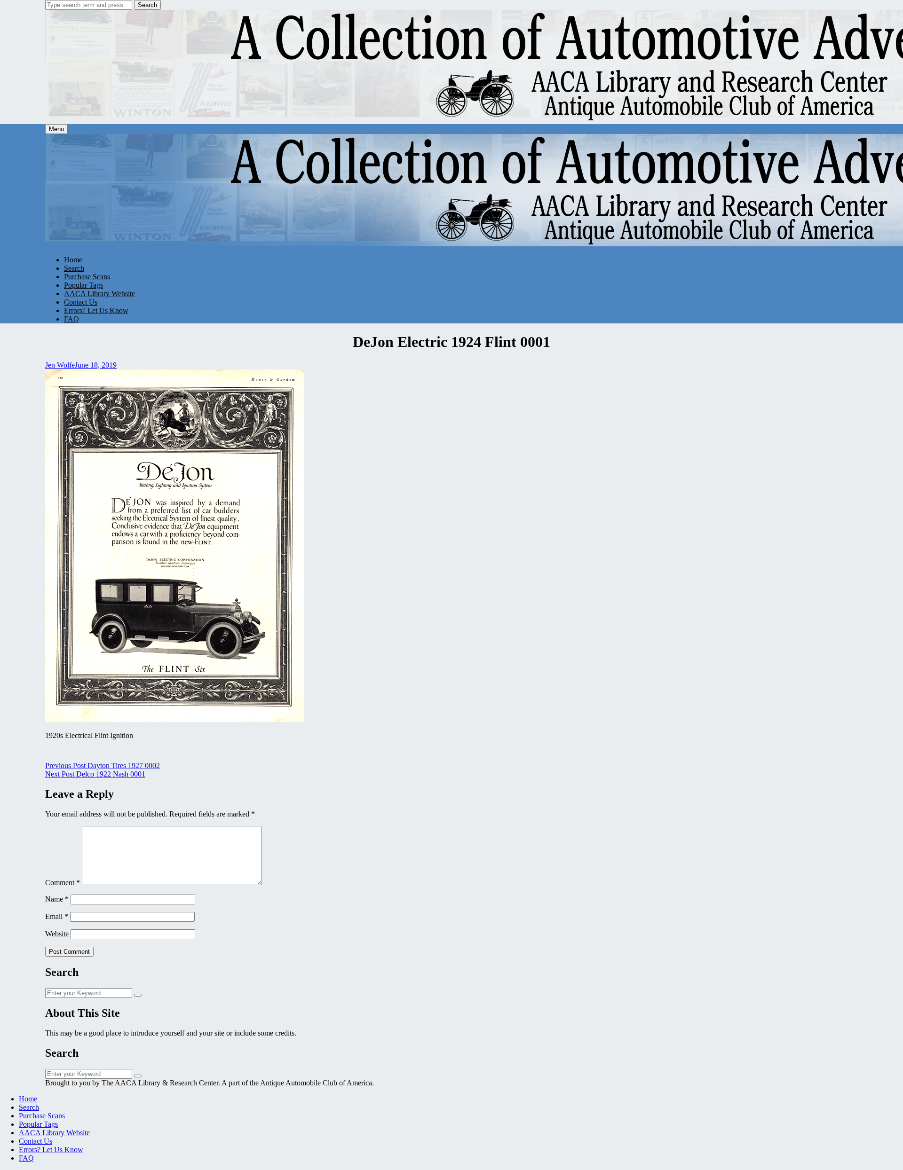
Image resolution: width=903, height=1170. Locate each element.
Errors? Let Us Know (96, 310)
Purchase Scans (87, 277)
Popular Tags (83, 285)
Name (57, 899)
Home (73, 260)
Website (57, 934)
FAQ (71, 319)
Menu (56, 129)
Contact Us (80, 302)
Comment (62, 883)
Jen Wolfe (60, 365)
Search (147, 4)
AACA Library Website (99, 294)
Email (56, 916)
